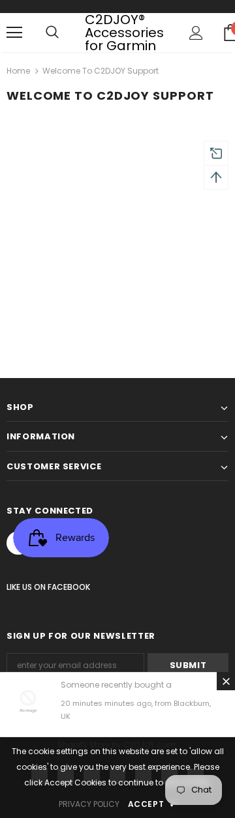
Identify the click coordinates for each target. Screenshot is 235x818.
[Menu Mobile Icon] (14, 32)
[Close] (226, 681)
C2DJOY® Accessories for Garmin (124, 32)
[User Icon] (196, 33)
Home (18, 70)
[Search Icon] (52, 32)
